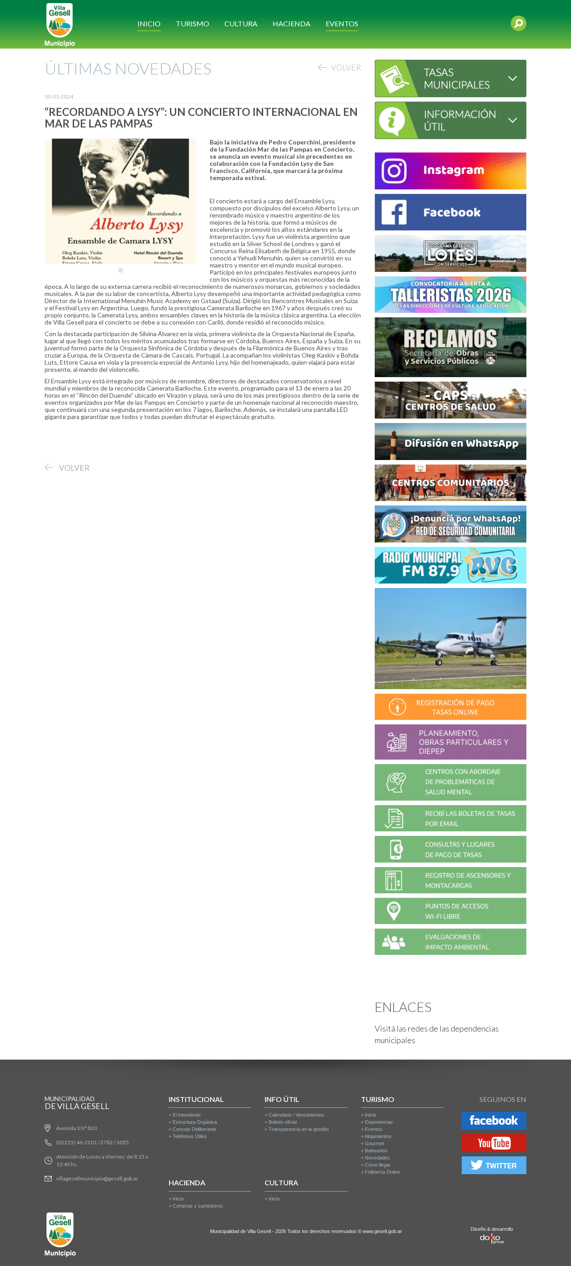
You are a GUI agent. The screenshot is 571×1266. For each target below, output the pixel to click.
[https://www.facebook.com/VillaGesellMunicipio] (450, 214)
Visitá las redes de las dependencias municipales (437, 1034)
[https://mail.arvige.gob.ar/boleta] (450, 819)
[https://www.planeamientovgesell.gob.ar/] (450, 743)
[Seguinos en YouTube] (494, 1144)
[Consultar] (450, 77)
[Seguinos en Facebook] (494, 1122)
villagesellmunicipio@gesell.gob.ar (97, 1178)
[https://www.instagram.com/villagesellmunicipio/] (450, 172)
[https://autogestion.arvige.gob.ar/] (450, 708)
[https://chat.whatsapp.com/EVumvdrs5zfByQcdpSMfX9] (450, 443)
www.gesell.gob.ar (382, 1231)
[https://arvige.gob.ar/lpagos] (450, 851)
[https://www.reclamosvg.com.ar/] (450, 349)
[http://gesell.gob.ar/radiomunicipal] (450, 567)
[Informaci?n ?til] (450, 119)
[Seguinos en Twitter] (494, 1167)
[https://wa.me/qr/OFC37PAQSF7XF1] (450, 525)
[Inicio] (60, 24)
